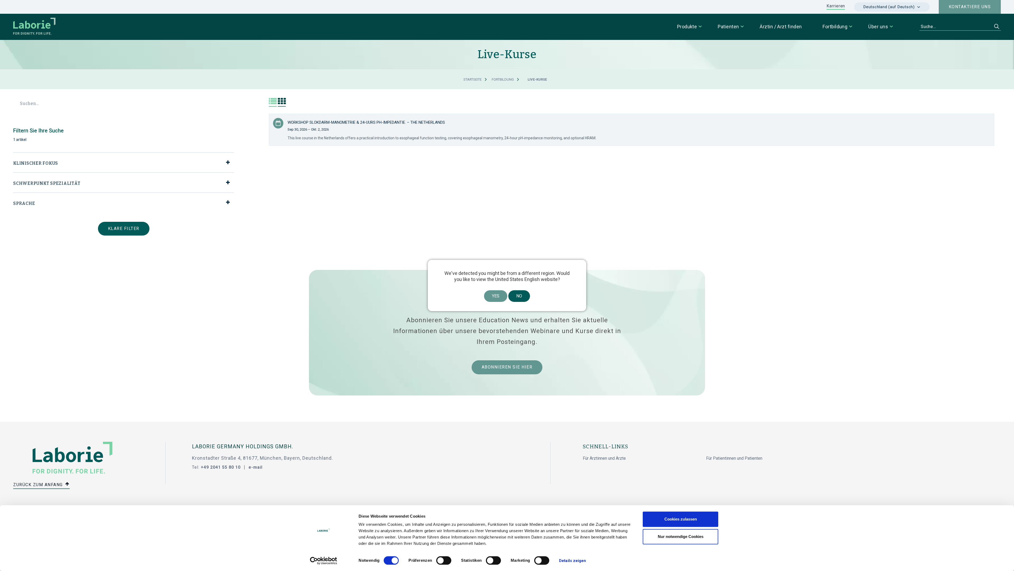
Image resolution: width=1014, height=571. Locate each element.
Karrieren (836, 5)
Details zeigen (572, 560)
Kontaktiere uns (970, 6)
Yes (495, 295)
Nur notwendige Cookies (680, 536)
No (519, 295)
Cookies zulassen (680, 519)
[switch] (443, 560)
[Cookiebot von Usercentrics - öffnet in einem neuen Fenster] (324, 561)
